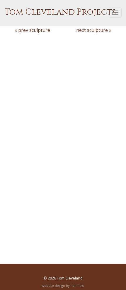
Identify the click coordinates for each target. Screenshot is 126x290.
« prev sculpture (32, 30)
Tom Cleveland (70, 278)
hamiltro (77, 285)
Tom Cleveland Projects (60, 12)
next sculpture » (93, 30)
